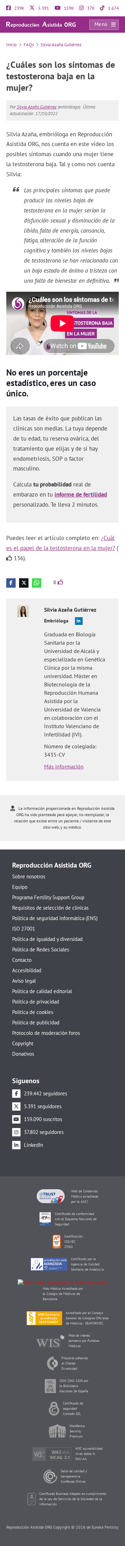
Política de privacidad (35, 1001)
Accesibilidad (26, 970)
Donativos (23, 1053)
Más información (64, 766)
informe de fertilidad (81, 494)
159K (68, 8)
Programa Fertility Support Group (48, 897)
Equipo (19, 886)
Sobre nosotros (28, 876)
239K (18, 8)
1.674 (113, 8)
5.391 (43, 8)
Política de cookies (32, 1012)
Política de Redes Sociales (40, 949)
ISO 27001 (23, 928)
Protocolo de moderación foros (46, 1033)
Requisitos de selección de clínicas (50, 907)
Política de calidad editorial (42, 991)
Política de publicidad (35, 1022)
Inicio (11, 45)
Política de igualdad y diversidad (47, 939)
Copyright (22, 1043)
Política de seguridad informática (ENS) (55, 918)
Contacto (22, 960)
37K (90, 8)
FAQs (29, 45)
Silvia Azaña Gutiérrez (61, 45)
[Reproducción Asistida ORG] (41, 24)
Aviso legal (24, 980)
